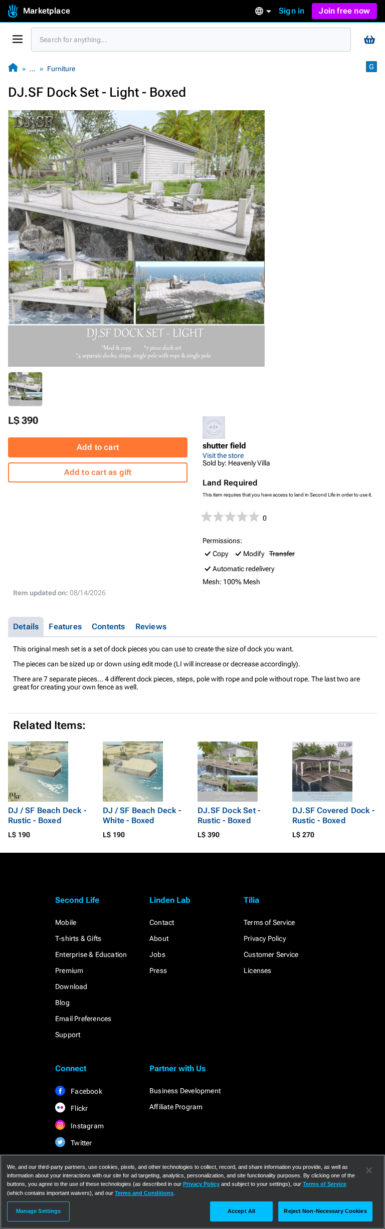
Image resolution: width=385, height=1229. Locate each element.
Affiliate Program (176, 1107)
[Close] (369, 1170)
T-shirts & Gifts (78, 938)
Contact (161, 922)
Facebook (85, 1091)
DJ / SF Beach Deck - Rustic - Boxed (47, 815)
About (158, 938)
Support (67, 1035)
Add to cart (98, 447)
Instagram (86, 1126)
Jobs (157, 954)
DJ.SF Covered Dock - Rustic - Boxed (333, 815)
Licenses (258, 970)
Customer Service (271, 954)
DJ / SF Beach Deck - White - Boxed (142, 815)
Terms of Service (269, 922)
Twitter (80, 1143)
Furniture (61, 69)
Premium (69, 970)
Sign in (291, 11)
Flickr (78, 1108)
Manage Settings (38, 1211)
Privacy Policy (265, 938)
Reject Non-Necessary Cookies (325, 1211)
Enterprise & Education (91, 954)
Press (158, 970)
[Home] (13, 68)
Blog (62, 1003)
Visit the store (223, 455)
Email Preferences (83, 1019)
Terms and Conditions (144, 1193)
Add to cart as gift (98, 472)
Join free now (344, 11)
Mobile (65, 922)
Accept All (241, 1211)
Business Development (185, 1091)
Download (71, 986)
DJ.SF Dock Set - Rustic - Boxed (229, 815)
